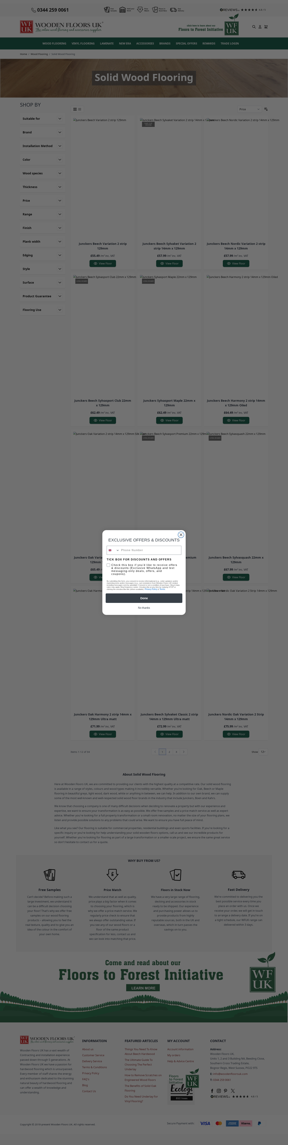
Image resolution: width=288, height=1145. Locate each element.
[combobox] (113, 550)
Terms (162, 589)
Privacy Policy (151, 589)
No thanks (144, 607)
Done (144, 598)
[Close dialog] (181, 535)
